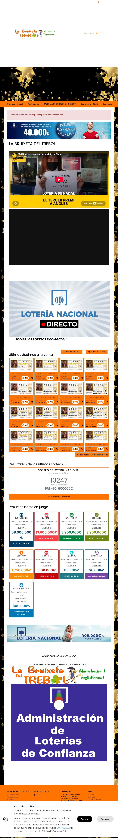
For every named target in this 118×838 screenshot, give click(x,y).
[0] (98, 33)
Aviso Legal (91, 797)
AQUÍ (63, 831)
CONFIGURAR (63, 827)
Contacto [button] (107, 104)
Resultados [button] (33, 104)
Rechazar (105, 819)
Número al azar (97, 352)
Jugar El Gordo (46, 538)
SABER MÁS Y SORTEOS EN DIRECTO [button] (60, 104)
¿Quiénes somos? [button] (14, 104)
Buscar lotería (72, 352)
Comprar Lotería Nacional (21, 613)
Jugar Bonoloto (96, 538)
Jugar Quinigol (71, 576)
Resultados (11, 799)
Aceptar (84, 819)
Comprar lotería (12, 797)
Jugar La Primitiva (71, 538)
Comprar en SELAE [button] (89, 104)
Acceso (90, 33)
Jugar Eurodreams (96, 576)
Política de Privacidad (95, 799)
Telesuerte (91, 795)
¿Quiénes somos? (13, 795)
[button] (15, 133)
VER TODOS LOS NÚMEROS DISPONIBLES (92, 455)
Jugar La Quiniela (46, 576)
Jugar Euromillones (21, 543)
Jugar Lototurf (21, 576)
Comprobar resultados (59, 496)
